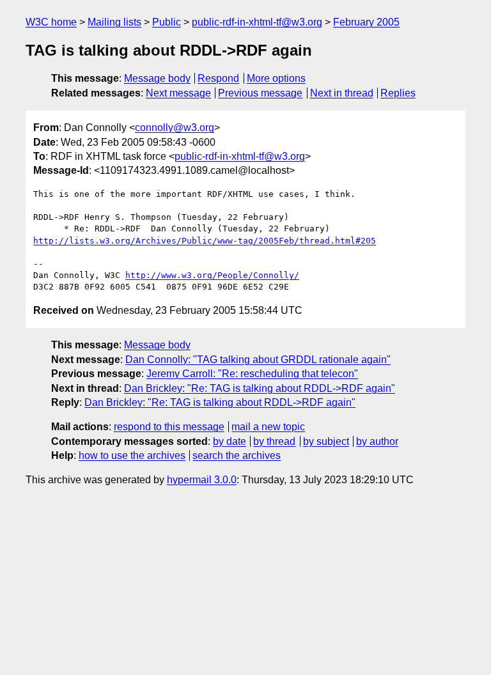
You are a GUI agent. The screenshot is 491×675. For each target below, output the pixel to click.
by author (377, 441)
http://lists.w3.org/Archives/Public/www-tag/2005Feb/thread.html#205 (204, 240)
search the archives (236, 455)
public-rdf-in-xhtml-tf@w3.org (257, 22)
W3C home (51, 22)
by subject (326, 441)
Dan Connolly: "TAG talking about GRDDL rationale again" (258, 359)
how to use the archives (132, 455)
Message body (157, 78)
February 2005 (366, 22)
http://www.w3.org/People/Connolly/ (212, 275)
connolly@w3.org (174, 127)
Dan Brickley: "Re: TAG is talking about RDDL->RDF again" (259, 388)
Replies (398, 93)
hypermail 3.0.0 (202, 479)
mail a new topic (268, 426)
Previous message (260, 93)
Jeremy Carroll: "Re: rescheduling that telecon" (252, 373)
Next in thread (341, 93)
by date (229, 441)
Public (166, 22)
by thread (274, 441)
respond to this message (169, 426)
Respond (218, 78)
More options (276, 78)
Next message (178, 93)
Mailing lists (114, 22)
